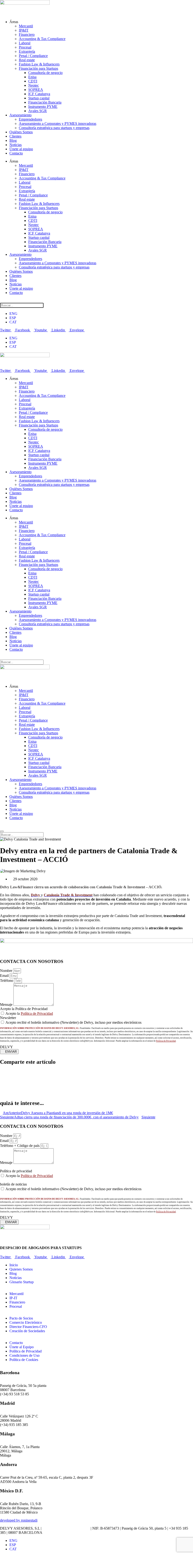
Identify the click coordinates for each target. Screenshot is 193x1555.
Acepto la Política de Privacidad (24, 1009)
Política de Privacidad (37, 1013)
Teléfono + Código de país (20, 1146)
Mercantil (26, 26)
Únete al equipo (21, 149)
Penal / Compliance (33, 56)
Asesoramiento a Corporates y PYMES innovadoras (57, 124)
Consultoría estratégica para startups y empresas (54, 128)
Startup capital (38, 98)
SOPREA (35, 90)
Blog (13, 140)
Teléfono (7, 980)
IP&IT (23, 30)
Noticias (15, 145)
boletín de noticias (13, 1184)
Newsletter (8, 1018)
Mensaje (6, 1005)
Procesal (25, 47)
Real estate (27, 60)
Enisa (32, 77)
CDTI (32, 81)
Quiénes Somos (21, 132)
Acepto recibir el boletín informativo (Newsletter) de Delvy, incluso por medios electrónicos (73, 1022)
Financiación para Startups (38, 68)
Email (5, 976)
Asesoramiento (20, 115)
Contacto (16, 153)
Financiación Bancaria (44, 102)
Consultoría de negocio (45, 73)
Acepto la (29, 1013)
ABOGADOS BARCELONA (66, 1528)
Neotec (33, 85)
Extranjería (27, 51)
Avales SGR (37, 111)
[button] (96, 1072)
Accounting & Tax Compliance (42, 39)
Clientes (15, 136)
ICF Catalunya (39, 94)
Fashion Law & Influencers (39, 64)
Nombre (6, 971)
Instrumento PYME (42, 107)
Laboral (24, 43)
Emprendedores (30, 119)
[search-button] (2, 301)
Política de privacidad (16, 1171)
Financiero (27, 34)
